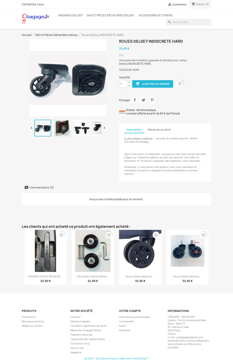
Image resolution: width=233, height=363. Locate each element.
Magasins (76, 352)
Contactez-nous (33, 4)
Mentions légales (80, 321)
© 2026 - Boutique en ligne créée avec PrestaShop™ (116, 358)
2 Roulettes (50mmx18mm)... (92, 276)
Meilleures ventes (32, 325)
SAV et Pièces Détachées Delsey (111, 15)
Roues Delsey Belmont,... (140, 276)
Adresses (124, 330)
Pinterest (152, 100)
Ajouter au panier (153, 84)
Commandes (126, 321)
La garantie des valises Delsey (87, 339)
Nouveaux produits (33, 321)
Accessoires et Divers (156, 15)
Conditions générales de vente (88, 325)
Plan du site (77, 348)
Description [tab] (134, 129)
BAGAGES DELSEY (71, 15)
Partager (134, 100)
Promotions (28, 317)
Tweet (143, 100)
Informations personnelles (134, 317)
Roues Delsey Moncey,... (187, 276)
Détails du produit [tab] (159, 129)
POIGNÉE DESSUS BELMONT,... (45, 276)
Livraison (75, 317)
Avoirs (122, 325)
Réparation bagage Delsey (85, 330)
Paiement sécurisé (81, 334)
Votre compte (130, 311)
